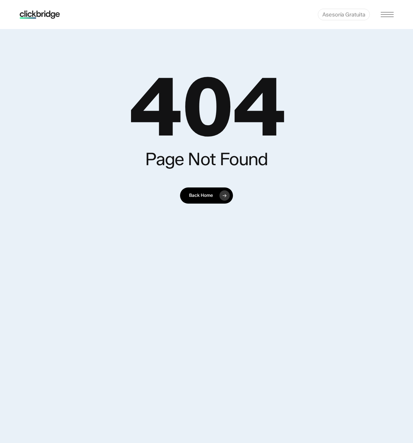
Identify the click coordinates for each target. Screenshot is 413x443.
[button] (387, 14)
